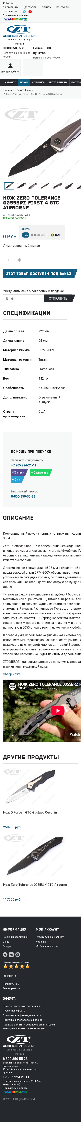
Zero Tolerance (25, 90)
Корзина (41, 941)
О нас (6, 941)
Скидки (7, 946)
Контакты (62, 7)
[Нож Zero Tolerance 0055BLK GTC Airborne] (35, 855)
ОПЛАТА (46, 7)
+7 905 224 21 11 (16, 1077)
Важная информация (15, 936)
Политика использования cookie (22, 1019)
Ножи (24, 82)
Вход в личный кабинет (50, 936)
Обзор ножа (11, 674)
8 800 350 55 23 (14, 48)
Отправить (58, 298)
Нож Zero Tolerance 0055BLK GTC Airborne (35, 885)
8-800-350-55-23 (23, 496)
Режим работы (11, 988)
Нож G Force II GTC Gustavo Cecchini (30, 812)
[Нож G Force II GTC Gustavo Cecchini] (30, 787)
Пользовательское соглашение (22, 1006)
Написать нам (11, 983)
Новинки (38, 82)
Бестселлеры (58, 82)
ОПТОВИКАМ (10, 11)
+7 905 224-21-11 (23, 465)
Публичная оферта (14, 1010)
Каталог (10, 82)
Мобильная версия (47, 946)
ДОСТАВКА (30, 7)
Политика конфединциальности (22, 1015)
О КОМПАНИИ (11, 7)
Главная (7, 90)
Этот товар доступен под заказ (38, 273)
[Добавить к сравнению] (19, 260)
